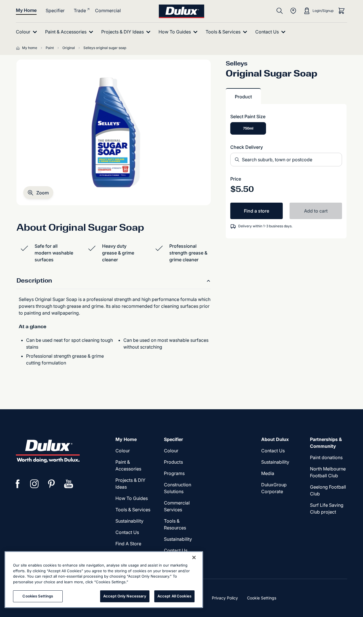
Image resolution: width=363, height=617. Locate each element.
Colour (122, 450)
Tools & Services (132, 509)
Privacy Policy (225, 597)
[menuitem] (27, 32)
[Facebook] (17, 483)
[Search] (279, 10)
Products (173, 462)
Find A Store (128, 543)
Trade (80, 10)
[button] (38, 192)
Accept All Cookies (174, 596)
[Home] (19, 47)
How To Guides (131, 498)
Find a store (256, 211)
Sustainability (178, 539)
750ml (248, 128)
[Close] (194, 557)
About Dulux (275, 439)
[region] (104, 579)
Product (243, 96)
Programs (174, 473)
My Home (26, 10)
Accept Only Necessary (124, 596)
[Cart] (341, 10)
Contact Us (127, 532)
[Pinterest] (51, 483)
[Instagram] (34, 483)
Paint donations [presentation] (326, 457)
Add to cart (316, 211)
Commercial (108, 10)
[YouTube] (68, 483)
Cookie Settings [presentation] (261, 597)
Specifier (55, 10)
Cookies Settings (37, 596)
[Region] (293, 10)
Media (267, 473)
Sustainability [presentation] (129, 521)
